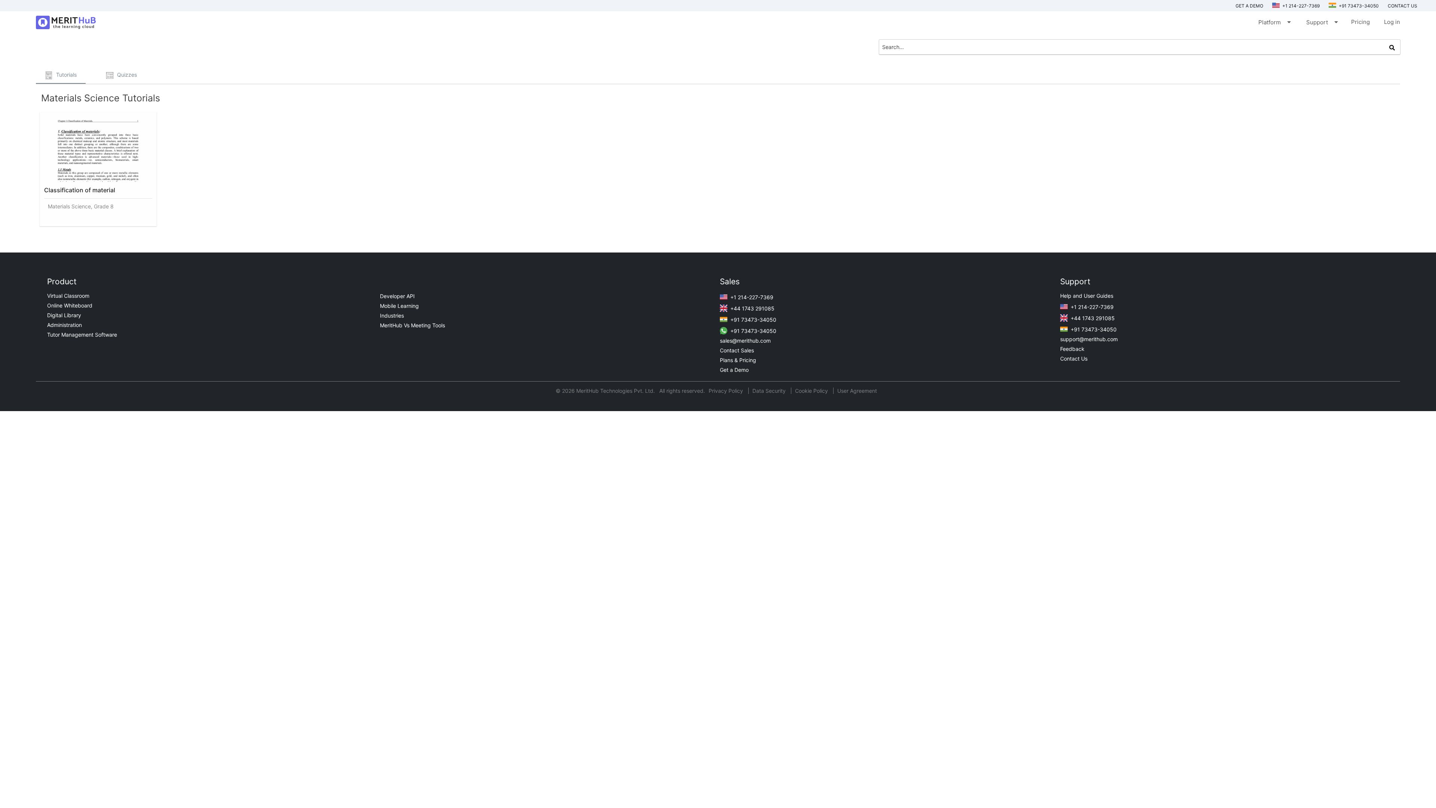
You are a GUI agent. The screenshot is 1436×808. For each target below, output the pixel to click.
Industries (392, 315)
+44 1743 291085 (751, 308)
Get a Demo (1249, 6)
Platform (1274, 22)
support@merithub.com (1089, 339)
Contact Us (1073, 358)
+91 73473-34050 (1358, 6)
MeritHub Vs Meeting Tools (412, 325)
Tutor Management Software (82, 334)
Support (1321, 22)
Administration (64, 325)
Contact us (1402, 6)
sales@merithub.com (745, 340)
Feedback (1072, 349)
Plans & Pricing (738, 360)
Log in (1392, 21)
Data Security (769, 391)
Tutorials (66, 74)
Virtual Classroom (68, 296)
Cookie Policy (811, 391)
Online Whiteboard (69, 305)
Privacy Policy (727, 391)
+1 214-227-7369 (1300, 6)
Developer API (397, 296)
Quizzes (126, 74)
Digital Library (64, 315)
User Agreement (857, 391)
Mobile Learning (399, 306)
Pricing (1360, 21)
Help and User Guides (1086, 296)
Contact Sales (737, 350)
